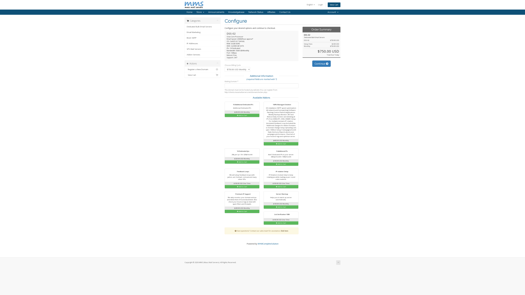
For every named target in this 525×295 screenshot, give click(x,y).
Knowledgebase (236, 12)
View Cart (334, 4)
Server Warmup (282, 194)
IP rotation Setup (281, 171)
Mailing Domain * (231, 81)
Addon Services (193, 54)
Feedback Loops (243, 171)
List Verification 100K (282, 214)
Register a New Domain (197, 69)
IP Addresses (192, 43)
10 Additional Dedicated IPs (243, 105)
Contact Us (284, 12)
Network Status (255, 12)
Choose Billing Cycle (233, 65)
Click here (284, 231)
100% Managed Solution (281, 105)
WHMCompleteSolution (268, 243)
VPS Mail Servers (194, 49)
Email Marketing (193, 32)
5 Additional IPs (282, 151)
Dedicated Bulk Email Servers (199, 26)
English (310, 4)
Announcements (216, 12)
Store (199, 12)
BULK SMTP (191, 38)
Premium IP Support (243, 194)
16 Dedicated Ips (243, 151)
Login (320, 4)
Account (332, 12)
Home (189, 12)
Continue (320, 63)
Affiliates (271, 12)
